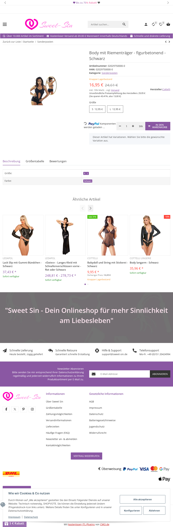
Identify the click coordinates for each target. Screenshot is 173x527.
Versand (115, 90)
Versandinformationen (58, 420)
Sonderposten (110, 73)
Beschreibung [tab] (11, 161)
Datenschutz (31, 517)
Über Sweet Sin (54, 401)
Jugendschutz (97, 426)
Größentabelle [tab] (35, 161)
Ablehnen (154, 510)
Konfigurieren (132, 510)
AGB (91, 401)
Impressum (14, 517)
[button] (5, 2)
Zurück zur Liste (12, 41)
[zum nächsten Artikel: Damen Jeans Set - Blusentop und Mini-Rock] (166, 41)
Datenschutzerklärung (71, 372)
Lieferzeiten (52, 426)
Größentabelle (54, 407)
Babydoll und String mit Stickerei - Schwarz (107, 264)
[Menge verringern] (119, 126)
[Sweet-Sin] (22, 396)
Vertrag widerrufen (86, 456)
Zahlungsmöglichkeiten (59, 414)
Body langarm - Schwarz (144, 262)
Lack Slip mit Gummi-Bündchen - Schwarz (22, 264)
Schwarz (87, 181)
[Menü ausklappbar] (5, 24)
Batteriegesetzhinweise (102, 420)
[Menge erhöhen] (133, 126)
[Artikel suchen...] (124, 24)
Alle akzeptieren (142, 499)
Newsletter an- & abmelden (61, 439)
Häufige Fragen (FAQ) (58, 432)
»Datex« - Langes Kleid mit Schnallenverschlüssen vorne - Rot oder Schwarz (63, 266)
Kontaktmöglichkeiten (58, 445)
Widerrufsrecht (97, 432)
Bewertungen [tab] (58, 161)
